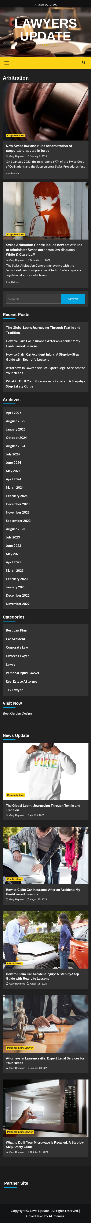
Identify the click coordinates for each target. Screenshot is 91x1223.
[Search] (83, 62)
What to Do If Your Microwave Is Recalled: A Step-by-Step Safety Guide (45, 383)
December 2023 (18, 504)
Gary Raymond (17, 156)
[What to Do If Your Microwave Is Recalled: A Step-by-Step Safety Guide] (45, 1108)
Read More (12, 173)
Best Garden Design (17, 713)
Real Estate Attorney (21, 681)
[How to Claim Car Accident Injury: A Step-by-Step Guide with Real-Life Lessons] (45, 940)
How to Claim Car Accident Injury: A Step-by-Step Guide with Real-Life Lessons (42, 356)
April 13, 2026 (37, 815)
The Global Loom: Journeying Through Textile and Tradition (43, 330)
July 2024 (13, 454)
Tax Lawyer (14, 690)
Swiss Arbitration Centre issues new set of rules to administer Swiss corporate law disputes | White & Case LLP (44, 249)
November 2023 (18, 512)
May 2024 (13, 471)
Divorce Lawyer (17, 656)
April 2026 (13, 413)
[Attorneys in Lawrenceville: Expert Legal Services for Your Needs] (45, 1024)
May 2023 (13, 554)
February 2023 (17, 579)
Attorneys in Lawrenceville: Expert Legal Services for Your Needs (45, 370)
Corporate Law (15, 135)
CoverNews (35, 1216)
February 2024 (17, 496)
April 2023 (13, 562)
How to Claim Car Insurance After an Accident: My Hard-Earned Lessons (43, 343)
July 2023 (13, 537)
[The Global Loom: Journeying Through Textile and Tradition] (45, 771)
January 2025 (16, 429)
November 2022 (18, 604)
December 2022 (18, 595)
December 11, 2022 (40, 260)
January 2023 (16, 587)
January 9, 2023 (38, 156)
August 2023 (15, 529)
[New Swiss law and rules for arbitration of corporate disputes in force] (45, 112)
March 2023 (15, 570)
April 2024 (13, 479)
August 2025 (15, 421)
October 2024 (16, 437)
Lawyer (11, 664)
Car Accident (15, 639)
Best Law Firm (16, 630)
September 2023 (18, 521)
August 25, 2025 (38, 899)
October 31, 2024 (39, 1152)
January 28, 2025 (39, 1068)
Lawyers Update (45, 29)
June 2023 (13, 545)
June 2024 (13, 462)
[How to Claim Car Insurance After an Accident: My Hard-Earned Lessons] (45, 855)
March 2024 (15, 487)
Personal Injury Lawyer (22, 673)
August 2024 (15, 446)
